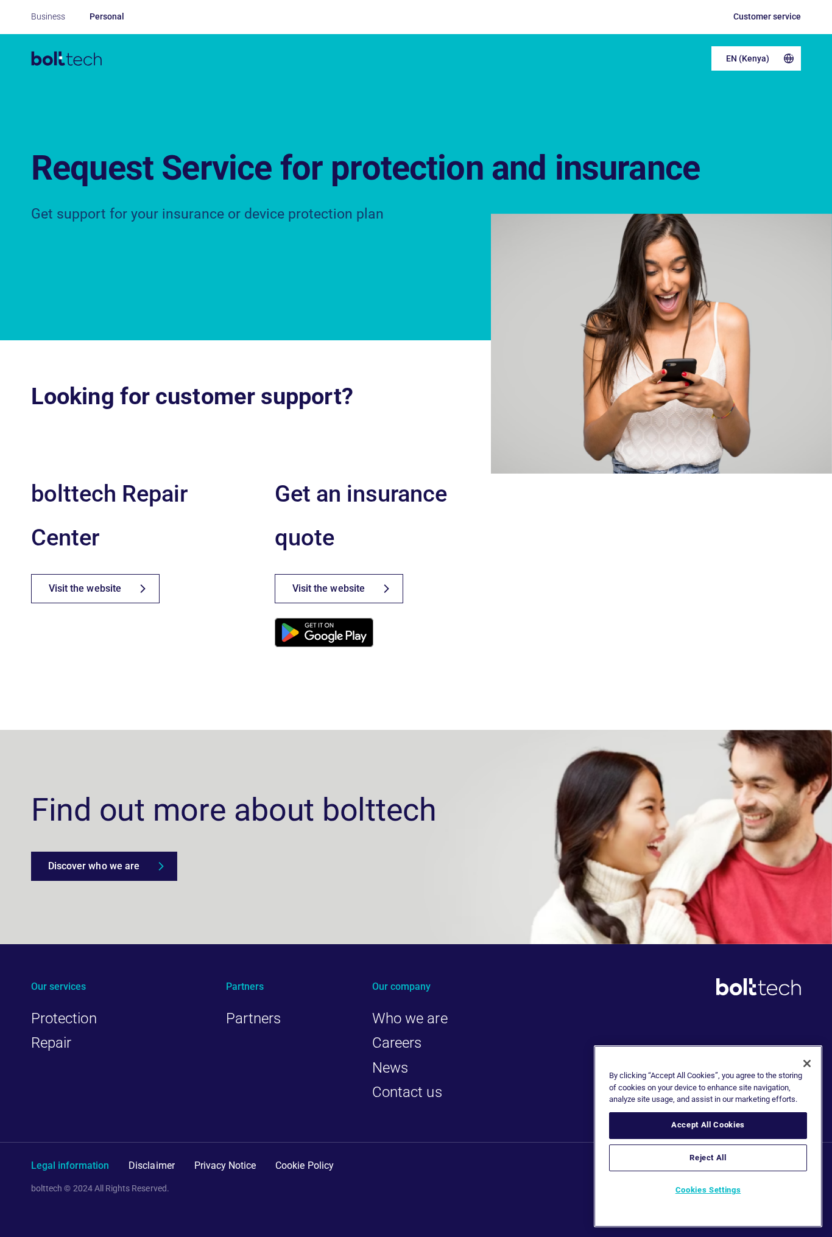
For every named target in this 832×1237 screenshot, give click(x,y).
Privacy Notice (225, 1165)
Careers (396, 1042)
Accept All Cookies (708, 1124)
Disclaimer (151, 1165)
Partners (253, 1018)
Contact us (407, 1092)
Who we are (410, 1018)
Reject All (708, 1157)
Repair (51, 1042)
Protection (64, 1018)
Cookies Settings (708, 1189)
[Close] (807, 1063)
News (390, 1067)
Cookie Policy (304, 1165)
